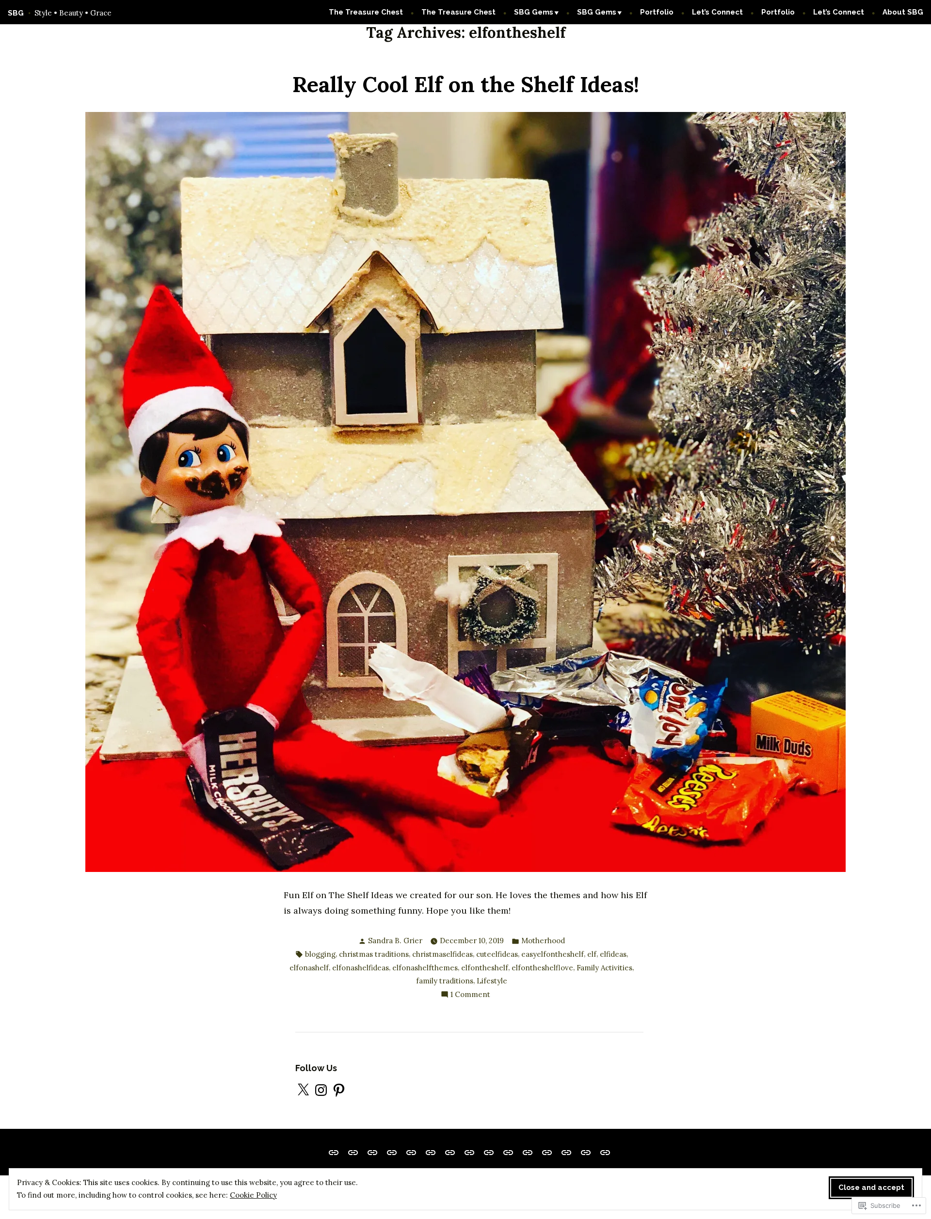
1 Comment (470, 995)
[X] (303, 1090)
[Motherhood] (488, 1152)
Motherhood (543, 940)
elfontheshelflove (542, 967)
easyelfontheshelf (552, 954)
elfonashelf (309, 967)
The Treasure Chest (366, 12)
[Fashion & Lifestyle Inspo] (527, 1152)
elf (591, 954)
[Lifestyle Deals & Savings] (353, 1152)
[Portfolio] (566, 1152)
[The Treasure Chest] (335, 1152)
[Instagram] (321, 1090)
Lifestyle (492, 980)
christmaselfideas (442, 954)
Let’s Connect (717, 12)
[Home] (411, 1152)
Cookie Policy (253, 1195)
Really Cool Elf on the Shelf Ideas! (465, 84)
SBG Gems (533, 12)
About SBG (903, 12)
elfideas (613, 954)
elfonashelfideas (360, 967)
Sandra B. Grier (395, 940)
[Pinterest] (339, 1090)
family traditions (444, 980)
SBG (16, 13)
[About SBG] (603, 1152)
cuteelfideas (497, 954)
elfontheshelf (484, 967)
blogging (320, 954)
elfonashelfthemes (425, 967)
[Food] (430, 1152)
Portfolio (657, 12)
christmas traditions (374, 954)
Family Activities (604, 967)
